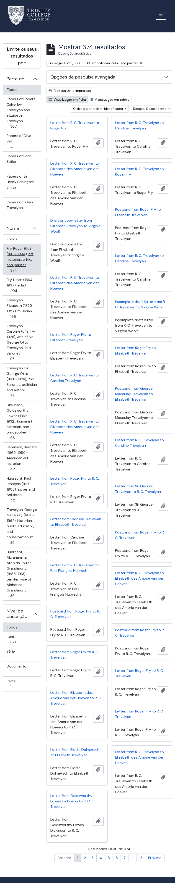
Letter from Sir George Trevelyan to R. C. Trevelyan (138, 489)
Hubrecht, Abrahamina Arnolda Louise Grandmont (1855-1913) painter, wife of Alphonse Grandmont (18, 573)
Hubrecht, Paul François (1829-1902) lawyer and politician (20, 489)
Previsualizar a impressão (72, 91)
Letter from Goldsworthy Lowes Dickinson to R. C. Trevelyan (71, 801)
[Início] (32, 15)
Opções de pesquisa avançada (82, 77)
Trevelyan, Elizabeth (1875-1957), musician (20, 308)
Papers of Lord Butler (18, 161)
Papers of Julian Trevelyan (19, 207)
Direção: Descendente (150, 109)
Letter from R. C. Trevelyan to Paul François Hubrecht (74, 568)
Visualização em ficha (69, 99)
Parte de (15, 79)
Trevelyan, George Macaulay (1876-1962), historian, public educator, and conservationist (21, 526)
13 (140, 857)
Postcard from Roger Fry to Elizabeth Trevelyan (138, 212)
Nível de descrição (17, 613)
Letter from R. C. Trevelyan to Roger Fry (74, 125)
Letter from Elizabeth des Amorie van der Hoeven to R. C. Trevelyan (76, 698)
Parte (17, 683)
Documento (17, 669)
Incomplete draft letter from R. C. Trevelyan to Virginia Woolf (140, 304)
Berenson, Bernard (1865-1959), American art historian (21, 457)
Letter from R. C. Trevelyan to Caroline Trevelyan (139, 125)
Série (17, 654)
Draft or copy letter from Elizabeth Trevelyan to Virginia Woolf (75, 226)
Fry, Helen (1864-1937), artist (20, 285)
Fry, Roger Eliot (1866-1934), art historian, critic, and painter (19, 259)
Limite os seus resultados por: (22, 56)
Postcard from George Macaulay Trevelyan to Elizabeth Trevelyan (134, 394)
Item (19, 639)
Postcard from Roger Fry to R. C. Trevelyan (140, 535)
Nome (13, 228)
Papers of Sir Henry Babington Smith (20, 184)
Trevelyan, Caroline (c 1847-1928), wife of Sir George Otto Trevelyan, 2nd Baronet (20, 342)
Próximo (155, 857)
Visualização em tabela (111, 99)
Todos (12, 89)
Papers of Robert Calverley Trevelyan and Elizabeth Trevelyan (20, 112)
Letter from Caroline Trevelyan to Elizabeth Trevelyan (75, 522)
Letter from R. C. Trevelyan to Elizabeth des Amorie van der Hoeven (74, 169)
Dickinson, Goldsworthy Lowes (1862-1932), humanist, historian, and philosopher (19, 421)
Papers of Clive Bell (18, 141)
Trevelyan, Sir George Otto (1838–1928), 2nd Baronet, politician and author (21, 381)
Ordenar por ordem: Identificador (98, 109)
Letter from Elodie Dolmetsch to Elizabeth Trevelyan (74, 752)
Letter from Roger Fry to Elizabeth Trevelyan (70, 337)
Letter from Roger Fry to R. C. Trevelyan (74, 481)
